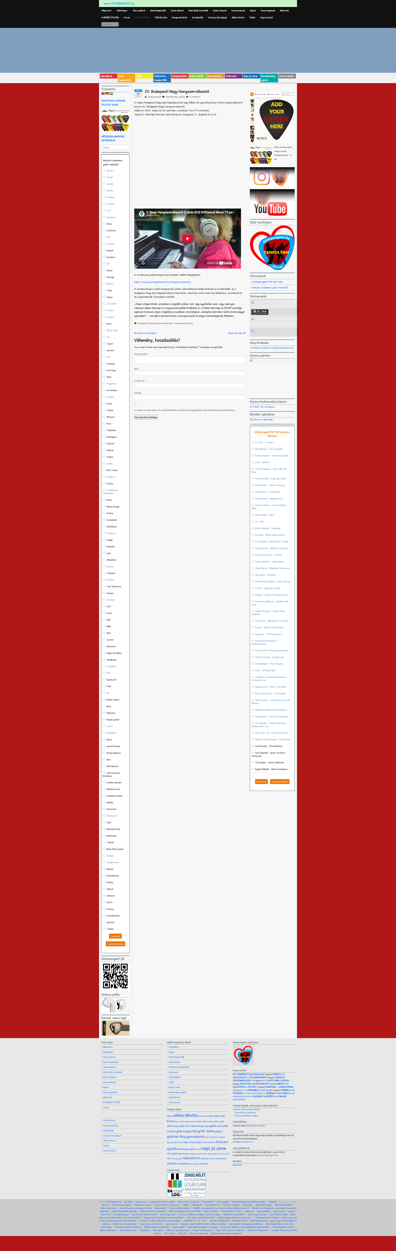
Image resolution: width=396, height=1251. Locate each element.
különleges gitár (186, 1149)
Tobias (110, 410)
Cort (109, 210)
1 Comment (194, 96)
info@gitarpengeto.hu (243, 1141)
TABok (252, 17)
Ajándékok (106, 76)
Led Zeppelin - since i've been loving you (268, 754)
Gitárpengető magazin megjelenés (226, 1233)
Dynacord (111, 679)
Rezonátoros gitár (128, 1230)
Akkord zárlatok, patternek (153, 1211)
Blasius (110, 869)
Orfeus (110, 513)
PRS (108, 237)
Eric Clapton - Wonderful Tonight (271, 541)
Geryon (110, 350)
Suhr (109, 822)
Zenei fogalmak (268, 10)
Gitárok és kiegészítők (160, 78)
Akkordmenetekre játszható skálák (184, 1211)
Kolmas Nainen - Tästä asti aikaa (271, 455)
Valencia (111, 476)
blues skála (179, 1121)
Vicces (127, 17)
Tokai (109, 290)
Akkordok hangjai (264, 1204)
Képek (253, 10)
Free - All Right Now (265, 670)
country (193, 1121)
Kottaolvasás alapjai (121, 1204)
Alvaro (110, 483)
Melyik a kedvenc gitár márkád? (270, 287)
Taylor (110, 343)
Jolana (110, 456)
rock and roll (223, 1153)
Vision (109, 270)
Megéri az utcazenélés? (234, 1214)
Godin (109, 463)
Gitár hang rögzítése (257, 1214)
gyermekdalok (211, 1136)
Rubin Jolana (113, 699)
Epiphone (111, 217)
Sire (108, 357)
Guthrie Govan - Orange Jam (269, 657)
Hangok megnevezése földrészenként (248, 1201)
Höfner (110, 283)
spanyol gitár (177, 1158)
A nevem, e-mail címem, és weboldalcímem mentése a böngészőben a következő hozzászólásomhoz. (184, 410)
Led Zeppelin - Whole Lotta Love (271, 548)
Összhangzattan (212, 1204)
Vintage (110, 277)
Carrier (110, 639)
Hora (109, 323)
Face (109, 423)
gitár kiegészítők (186, 1131)
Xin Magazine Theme (287, 1201)
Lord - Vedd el (262, 462)
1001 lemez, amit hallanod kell (200, 1217)
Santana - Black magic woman (270, 534)
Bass (109, 706)
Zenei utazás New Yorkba (246, 1115)
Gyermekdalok (263, 1211)
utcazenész (221, 1158)
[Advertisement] (198, 50)
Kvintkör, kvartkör (231, 1204)
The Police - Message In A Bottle (272, 620)
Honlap (137, 392)
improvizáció (190, 1142)
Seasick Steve (113, 746)
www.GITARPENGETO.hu (119, 3)
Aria (109, 553)
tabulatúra (191, 1157)
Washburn (112, 526)
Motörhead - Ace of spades (269, 449)
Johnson (111, 895)
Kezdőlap (128, 1201)
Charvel (110, 443)
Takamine (111, 430)
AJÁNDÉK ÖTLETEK (110, 17)
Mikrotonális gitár (108, 1230)
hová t (275, 1080)
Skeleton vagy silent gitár (177, 1230)
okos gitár (172, 1153)
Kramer (110, 397)
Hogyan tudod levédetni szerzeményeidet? (163, 1217)
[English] (103, 93)
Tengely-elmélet (211, 1211)
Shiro (109, 223)
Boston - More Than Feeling (269, 627)
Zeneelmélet (179, 76)
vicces (171, 1163)
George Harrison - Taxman (268, 554)
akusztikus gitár (217, 1116)
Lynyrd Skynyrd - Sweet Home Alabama (268, 612)
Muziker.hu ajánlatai (261, 419)
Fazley (110, 882)
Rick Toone (112, 470)
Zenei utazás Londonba (245, 1112)
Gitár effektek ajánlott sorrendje (202, 1227)
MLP (109, 633)
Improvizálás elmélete (179, 1208)
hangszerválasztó (184, 323)
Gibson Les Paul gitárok (202, 1230)
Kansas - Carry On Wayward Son (271, 594)
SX (108, 693)
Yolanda (111, 363)
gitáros (219, 1131)
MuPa (198, 1149)
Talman (110, 842)
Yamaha (111, 197)
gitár (213, 1125)
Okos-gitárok (139, 10)
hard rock (178, 1142)
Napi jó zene (250, 76)
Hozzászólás (141, 354)
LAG (109, 606)
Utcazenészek (238, 10)
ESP (108, 263)
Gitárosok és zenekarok (188, 1201)
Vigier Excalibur (114, 653)
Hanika (110, 802)
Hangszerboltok (179, 17)
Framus (110, 310)
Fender (110, 177)
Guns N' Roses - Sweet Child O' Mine (269, 506)
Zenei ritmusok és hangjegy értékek (135, 1208)
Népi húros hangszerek (258, 1230)
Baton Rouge (113, 506)
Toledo (110, 929)
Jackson (110, 203)
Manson (111, 416)
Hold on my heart (146, 333)
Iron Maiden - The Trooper (269, 663)
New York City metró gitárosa (230, 1230)
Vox (108, 337)
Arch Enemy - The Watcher (268, 746)
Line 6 (109, 726)
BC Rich (110, 579)
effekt (199, 1121)
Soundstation (113, 915)
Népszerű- (107, 10)
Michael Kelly (113, 829)
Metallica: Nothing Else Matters (271, 709)
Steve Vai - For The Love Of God (271, 732)
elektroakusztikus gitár (213, 1121)
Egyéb (171, 1052)
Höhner (110, 450)
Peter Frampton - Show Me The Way (269, 470)
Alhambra (111, 559)
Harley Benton (114, 752)
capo (187, 1121)
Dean (109, 499)
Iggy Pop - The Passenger (268, 634)
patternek (183, 1153)
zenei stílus (194, 1163)
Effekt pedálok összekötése (156, 1227)
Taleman (111, 573)
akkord (170, 1116)
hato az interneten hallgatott (263, 1091)
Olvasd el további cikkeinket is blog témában (160, 1220)
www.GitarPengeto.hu (268, 1155)
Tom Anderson (114, 586)
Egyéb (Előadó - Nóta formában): (271, 769)
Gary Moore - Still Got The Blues (271, 716)
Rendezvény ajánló (268, 78)
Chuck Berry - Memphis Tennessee (272, 568)
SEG (108, 619)
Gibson (110, 170)
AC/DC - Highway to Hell (267, 588)
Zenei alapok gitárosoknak (266, 1217)
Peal (109, 686)
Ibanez (110, 183)
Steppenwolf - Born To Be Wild (270, 686)
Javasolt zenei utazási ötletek (246, 1109)
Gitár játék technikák (198, 10)
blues (170, 1120)
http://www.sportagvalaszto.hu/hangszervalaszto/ (163, 282)
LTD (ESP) (111, 303)
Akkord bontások (108, 1208)
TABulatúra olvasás (142, 1204)
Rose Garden (236, 333)
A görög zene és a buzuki (151, 1223)
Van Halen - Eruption (265, 574)
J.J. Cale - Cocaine (264, 442)
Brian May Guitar (115, 849)
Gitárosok (231, 76)
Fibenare (111, 713)
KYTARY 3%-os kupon (262, 407)
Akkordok (284, 10)
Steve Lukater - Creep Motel (269, 561)
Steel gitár (145, 1230)
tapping (204, 1158)
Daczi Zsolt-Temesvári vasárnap (271, 650)
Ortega (110, 855)
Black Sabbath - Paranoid (267, 528)
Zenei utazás (286, 76)
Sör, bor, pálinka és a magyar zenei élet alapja (199, 1214)
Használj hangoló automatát (128, 1227)
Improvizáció (266, 17)
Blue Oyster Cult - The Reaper (270, 693)
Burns (109, 739)
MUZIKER (237, 1165)
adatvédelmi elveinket (255, 1125)
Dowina (110, 317)
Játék (139, 76)
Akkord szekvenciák (199, 1233)
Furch (109, 403)
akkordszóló (203, 1116)
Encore (110, 566)
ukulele (211, 1158)
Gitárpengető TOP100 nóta (267, 282)
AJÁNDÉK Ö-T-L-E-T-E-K (194, 1220)
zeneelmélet (182, 1163)
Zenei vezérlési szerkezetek (167, 1204)
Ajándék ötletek (239, 1220)
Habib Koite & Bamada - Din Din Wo (273, 739)
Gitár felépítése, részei (282, 1227)
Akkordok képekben (284, 1204)
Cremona (111, 230)
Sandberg (111, 659)
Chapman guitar (115, 795)
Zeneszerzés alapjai (217, 17)
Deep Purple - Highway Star (269, 498)
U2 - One (259, 521)
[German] (107, 93)
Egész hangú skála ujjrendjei (124, 1211)
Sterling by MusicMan (110, 491)
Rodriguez (112, 436)
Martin (110, 190)
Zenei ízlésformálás (279, 1214)
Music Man (112, 330)
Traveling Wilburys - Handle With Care (270, 603)
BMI (109, 626)
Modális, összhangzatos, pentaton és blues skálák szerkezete (221, 1208)
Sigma (109, 297)
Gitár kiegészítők (158, 10)
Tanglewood (113, 862)
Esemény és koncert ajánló (162, 1201)
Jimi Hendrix (209, 1142)
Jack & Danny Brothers (111, 774)
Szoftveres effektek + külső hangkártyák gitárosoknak (245, 1227)
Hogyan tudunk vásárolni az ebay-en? (234, 1217)
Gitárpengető (154, 96)
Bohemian (111, 732)
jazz (200, 1142)
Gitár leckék (197, 76)
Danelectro (112, 815)
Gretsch (111, 243)
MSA (109, 377)
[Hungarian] (111, 93)
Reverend (111, 809)
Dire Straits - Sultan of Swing (270, 485)
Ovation (110, 599)
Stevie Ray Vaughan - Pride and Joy (273, 581)
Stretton (111, 257)
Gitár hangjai (222, 1201)
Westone (111, 646)
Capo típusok (171, 1223)
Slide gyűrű (158, 1230)
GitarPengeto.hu (113, 1201)
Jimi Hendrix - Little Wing (267, 491)
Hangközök (197, 1204)
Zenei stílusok (177, 10)
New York (105, 1214)
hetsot (259, 1075)
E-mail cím (140, 380)
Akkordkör (248, 1204)
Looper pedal (178, 1227)
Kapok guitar (113, 719)
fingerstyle (204, 1126)
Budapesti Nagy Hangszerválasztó (155, 323)
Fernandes (112, 390)
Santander (112, 519)
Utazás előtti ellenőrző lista (144, 1214)
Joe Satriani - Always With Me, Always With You (269, 724)
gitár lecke (206, 1131)
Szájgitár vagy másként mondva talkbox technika (203, 1223)
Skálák (186, 1204)
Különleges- (122, 10)
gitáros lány (176, 1136)
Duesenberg (113, 875)
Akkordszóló (160, 1208)
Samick (110, 250)
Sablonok (249, 1211)
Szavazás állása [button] (115, 944)
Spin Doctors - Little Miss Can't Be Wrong (271, 701)
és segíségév (258, 1090)
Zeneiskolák (197, 17)
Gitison (110, 889)
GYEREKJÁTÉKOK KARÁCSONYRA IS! (272, 348)
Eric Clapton (191, 1126)
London (291, 1211)
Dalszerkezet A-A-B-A (231, 1211)
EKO (109, 759)
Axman (110, 593)
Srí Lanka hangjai (121, 1214)
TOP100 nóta (161, 17)
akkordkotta (186, 1115)
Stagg (109, 539)
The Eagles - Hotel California (269, 762)
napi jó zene (213, 1148)
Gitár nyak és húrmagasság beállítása (245, 1223)
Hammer (111, 546)
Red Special (112, 766)
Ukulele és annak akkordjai (124, 1223)
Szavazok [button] (115, 936)
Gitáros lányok (219, 10)
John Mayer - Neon (264, 515)
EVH (108, 673)
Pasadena (111, 666)
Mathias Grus (113, 789)
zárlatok (204, 1163)
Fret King (111, 370)
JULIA (110, 902)
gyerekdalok (195, 1136)
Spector (110, 922)
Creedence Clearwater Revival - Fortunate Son (269, 678)
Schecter (111, 533)
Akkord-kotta (238, 17)
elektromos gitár (176, 1126)
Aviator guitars (114, 782)
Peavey (110, 909)
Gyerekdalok (215, 76)
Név (137, 368)
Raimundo (111, 835)
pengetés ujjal (194, 1153)
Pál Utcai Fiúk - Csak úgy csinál (270, 478)
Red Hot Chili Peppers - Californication (265, 642)
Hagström (111, 383)
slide (169, 1158)
